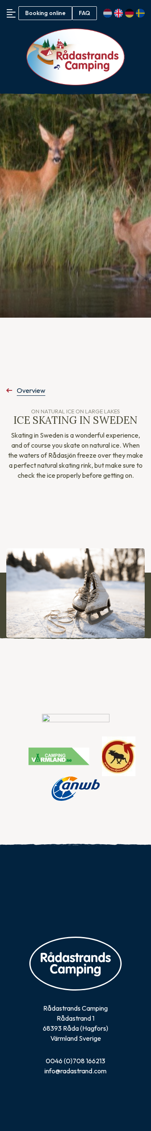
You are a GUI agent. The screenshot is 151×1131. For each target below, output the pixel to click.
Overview (31, 390)
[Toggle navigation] (11, 13)
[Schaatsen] (75, 593)
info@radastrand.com (75, 1071)
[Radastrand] (75, 57)
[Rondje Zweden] (118, 755)
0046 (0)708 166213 (75, 1061)
